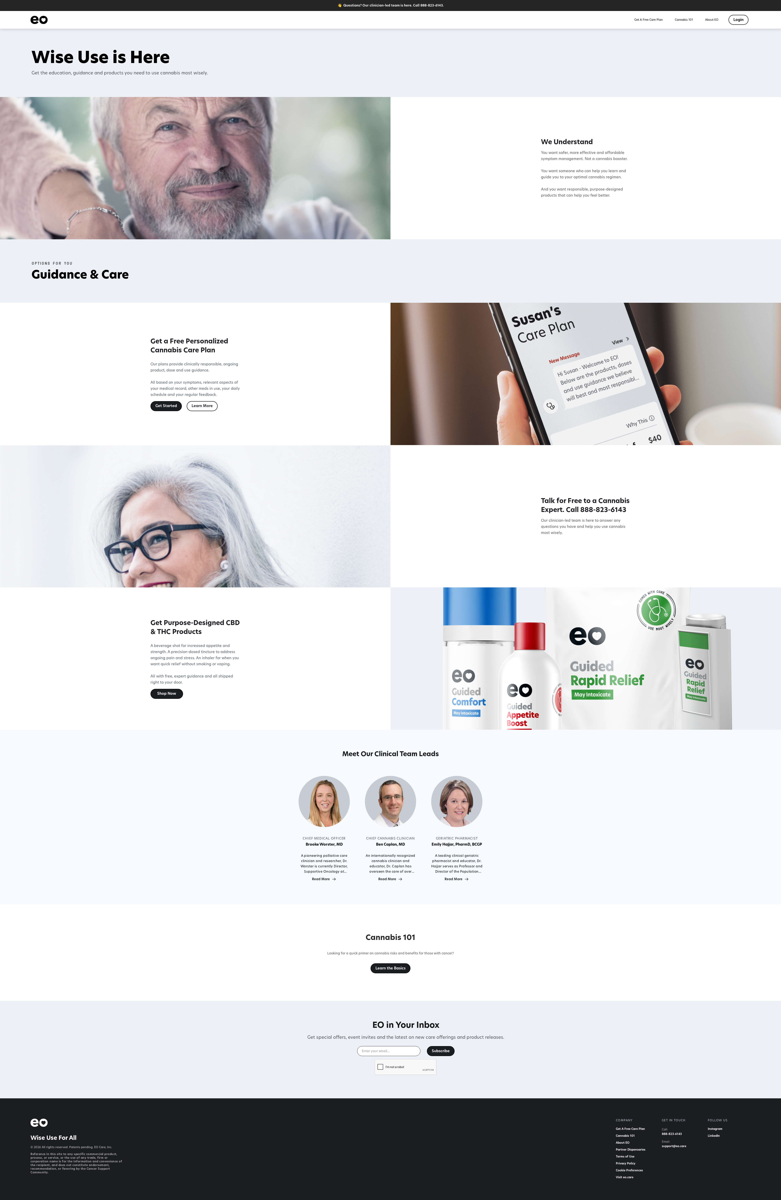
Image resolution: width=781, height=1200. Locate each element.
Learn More (202, 406)
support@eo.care (674, 1146)
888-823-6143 (672, 1134)
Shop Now (166, 694)
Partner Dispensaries (630, 1149)
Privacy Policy (625, 1163)
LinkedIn (714, 1136)
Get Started (166, 406)
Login (738, 20)
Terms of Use (625, 1156)
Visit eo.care (624, 1177)
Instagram (715, 1129)
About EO (622, 1142)
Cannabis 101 (625, 1136)
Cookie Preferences (629, 1170)
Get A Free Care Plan (630, 1129)
